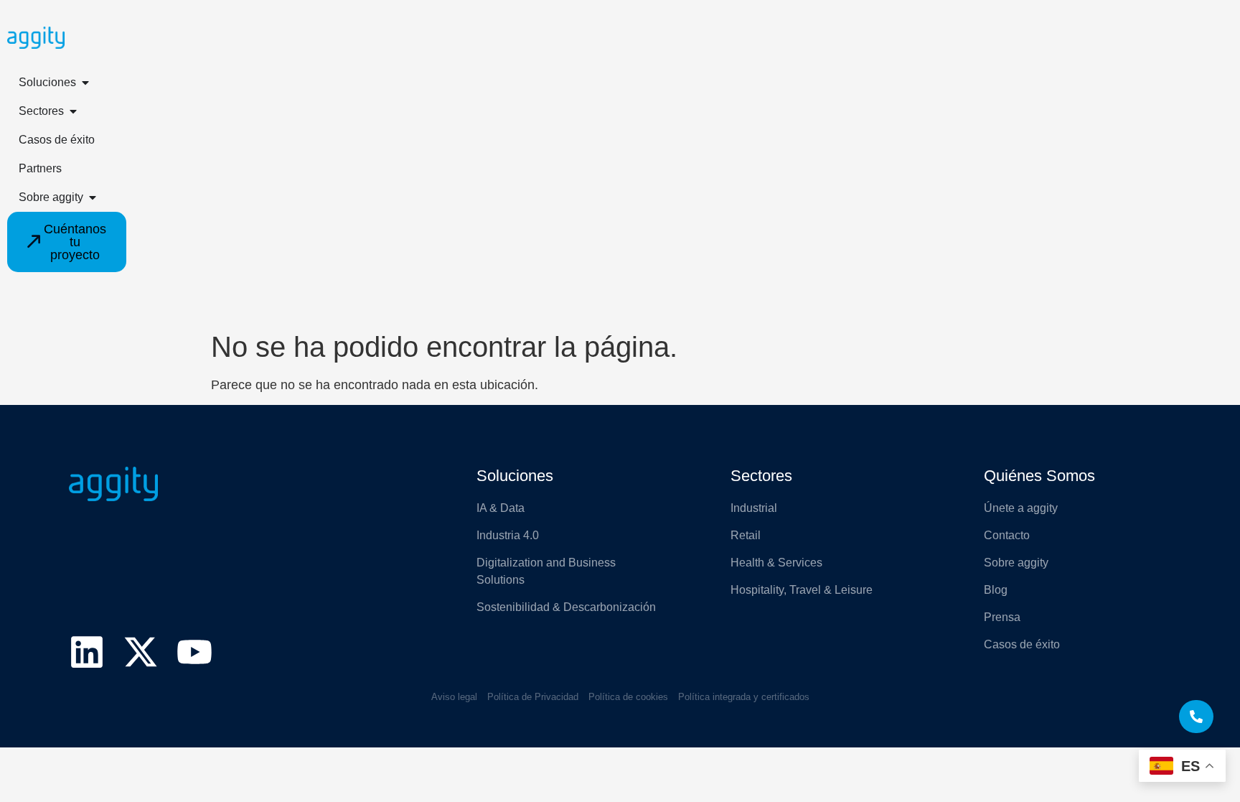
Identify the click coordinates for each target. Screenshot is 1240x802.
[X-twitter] (141, 652)
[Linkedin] (87, 652)
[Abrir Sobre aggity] (92, 197)
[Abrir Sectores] (73, 111)
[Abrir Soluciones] (85, 82)
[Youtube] (194, 652)
